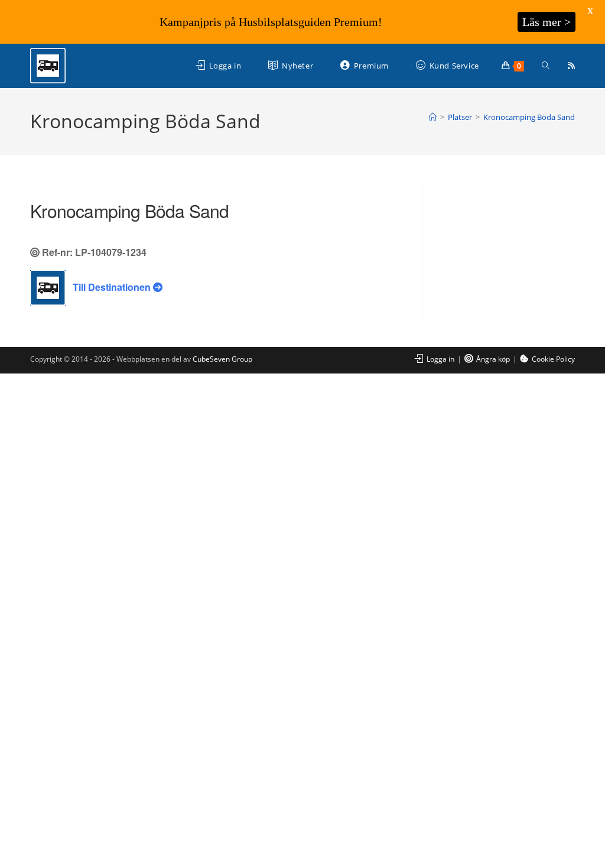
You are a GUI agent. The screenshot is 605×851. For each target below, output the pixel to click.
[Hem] (433, 117)
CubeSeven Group (222, 359)
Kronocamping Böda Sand (529, 117)
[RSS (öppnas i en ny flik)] (571, 65)
